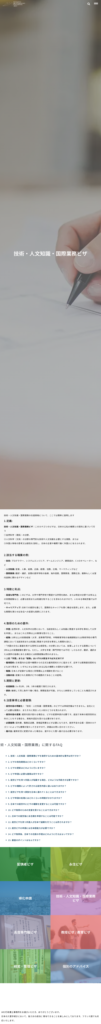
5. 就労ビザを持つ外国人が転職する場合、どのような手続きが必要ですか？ (43, 780)
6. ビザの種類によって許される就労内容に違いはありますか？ (37, 786)
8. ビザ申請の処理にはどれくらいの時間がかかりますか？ (35, 798)
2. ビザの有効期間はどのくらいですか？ (27, 761)
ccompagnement (19, 3)
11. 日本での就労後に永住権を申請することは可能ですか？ (36, 816)
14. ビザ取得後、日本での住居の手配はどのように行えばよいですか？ (41, 834)
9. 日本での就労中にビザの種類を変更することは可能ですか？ (37, 804)
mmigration (17, 2)
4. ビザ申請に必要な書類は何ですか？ (26, 773)
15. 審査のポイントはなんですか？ (24, 840)
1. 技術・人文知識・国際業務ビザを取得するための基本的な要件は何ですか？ (44, 755)
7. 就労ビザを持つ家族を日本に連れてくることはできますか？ (37, 792)
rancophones (18, 4)
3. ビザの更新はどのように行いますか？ (27, 767)
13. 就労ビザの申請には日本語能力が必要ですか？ (31, 828)
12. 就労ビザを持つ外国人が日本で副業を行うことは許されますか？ (40, 822)
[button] (89, 4)
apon (15, 6)
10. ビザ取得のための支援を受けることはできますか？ (33, 810)
